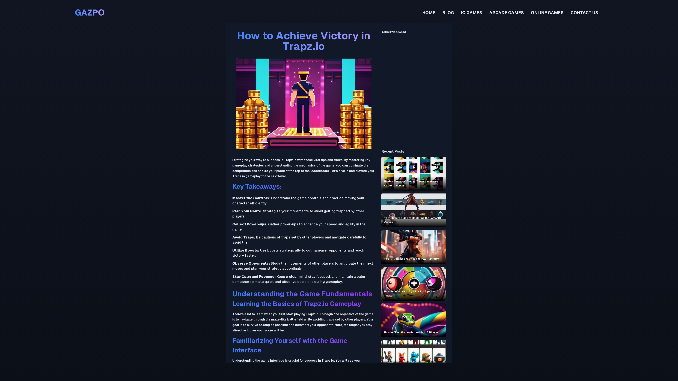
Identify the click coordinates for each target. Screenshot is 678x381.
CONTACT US (584, 12)
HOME (428, 12)
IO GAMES (471, 12)
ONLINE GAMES (547, 12)
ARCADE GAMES (506, 12)
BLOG (448, 12)
